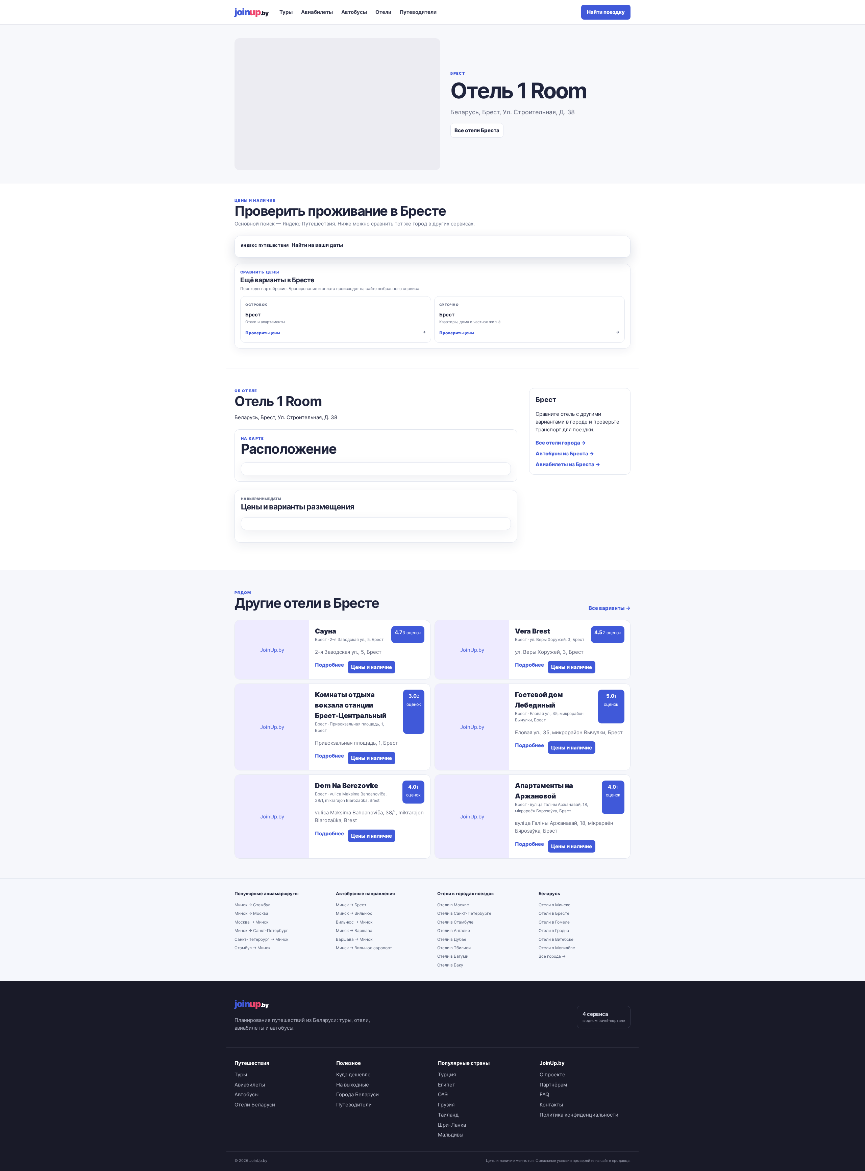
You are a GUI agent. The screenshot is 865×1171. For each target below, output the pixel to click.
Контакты (551, 1104)
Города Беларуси (357, 1094)
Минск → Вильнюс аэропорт (364, 947)
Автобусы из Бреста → (565, 453)
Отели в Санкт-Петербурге (464, 913)
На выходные (352, 1084)
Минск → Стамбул (252, 904)
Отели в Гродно (554, 930)
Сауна (325, 631)
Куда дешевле (353, 1074)
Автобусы (354, 12)
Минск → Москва (251, 913)
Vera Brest (532, 631)
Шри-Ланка (452, 1125)
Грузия (446, 1104)
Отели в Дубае (451, 939)
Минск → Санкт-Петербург (261, 930)
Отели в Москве (453, 904)
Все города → (552, 956)
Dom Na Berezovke (346, 786)
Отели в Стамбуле (455, 922)
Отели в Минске (554, 904)
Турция (447, 1074)
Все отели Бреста (476, 130)
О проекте (552, 1074)
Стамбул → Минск (252, 947)
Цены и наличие (371, 667)
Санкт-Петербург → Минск (261, 939)
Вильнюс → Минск (354, 922)
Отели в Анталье (453, 930)
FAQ (544, 1094)
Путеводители (418, 12)
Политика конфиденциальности (579, 1115)
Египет (446, 1084)
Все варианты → (610, 608)
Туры (286, 12)
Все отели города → (561, 442)
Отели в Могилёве (557, 947)
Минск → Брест (351, 904)
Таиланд (448, 1115)
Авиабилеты (317, 12)
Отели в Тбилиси (454, 947)
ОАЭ (443, 1094)
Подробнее (329, 665)
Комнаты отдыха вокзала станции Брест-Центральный (350, 705)
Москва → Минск (251, 922)
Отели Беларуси (254, 1104)
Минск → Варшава (354, 930)
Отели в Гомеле (554, 922)
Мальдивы (450, 1134)
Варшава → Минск (354, 939)
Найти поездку (606, 12)
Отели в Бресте (554, 913)
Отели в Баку (450, 964)
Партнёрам (553, 1084)
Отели (383, 12)
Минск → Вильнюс (354, 913)
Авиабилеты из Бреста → (568, 464)
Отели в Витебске (556, 939)
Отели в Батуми (452, 956)
